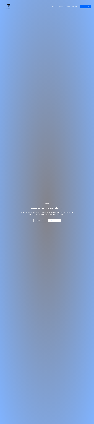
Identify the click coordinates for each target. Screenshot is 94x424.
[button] (85, 6)
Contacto (75, 6)
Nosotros (60, 6)
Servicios (67, 6)
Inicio (53, 6)
